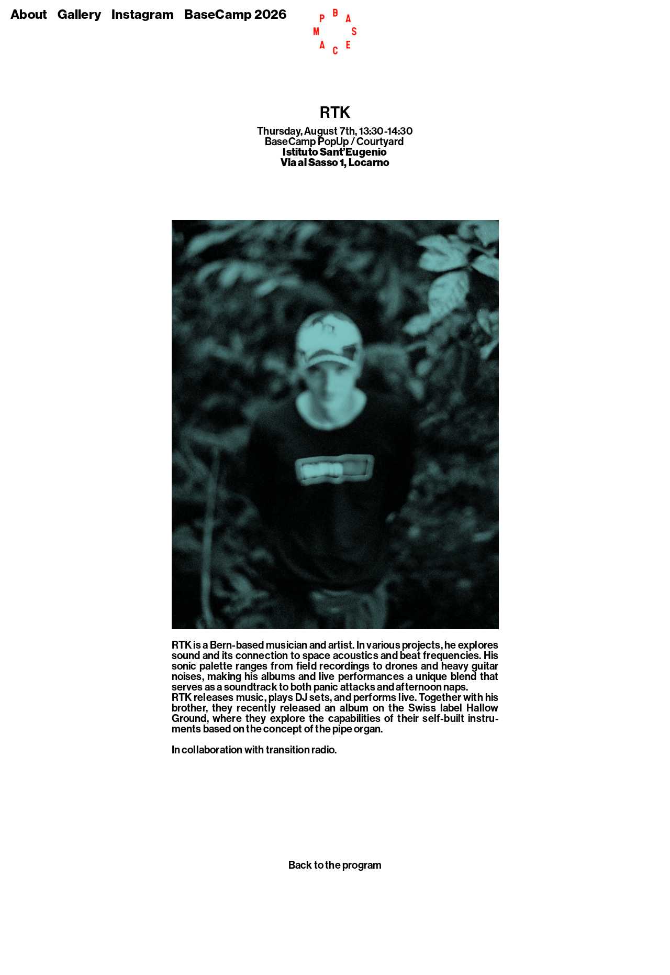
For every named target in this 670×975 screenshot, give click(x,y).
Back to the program (335, 865)
